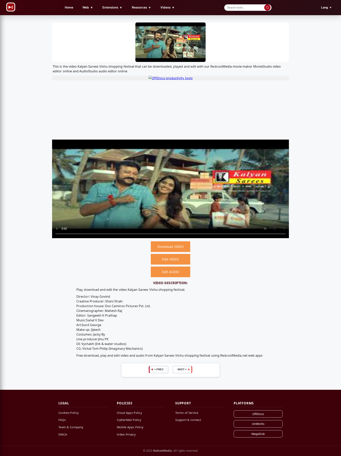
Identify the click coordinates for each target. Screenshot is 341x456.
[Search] (267, 7)
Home (69, 7)
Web (87, 7)
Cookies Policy (68, 413)
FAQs (62, 420)
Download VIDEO (171, 247)
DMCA (62, 434)
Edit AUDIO (170, 272)
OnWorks (258, 424)
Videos (167, 7)
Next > (182, 369)
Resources (141, 7)
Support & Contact (188, 420)
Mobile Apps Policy (130, 427)
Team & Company (70, 427)
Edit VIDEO (170, 259)
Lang (326, 7)
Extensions (112, 7)
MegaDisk (258, 434)
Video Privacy (126, 434)
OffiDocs (258, 414)
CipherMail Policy (129, 420)
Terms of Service (186, 413)
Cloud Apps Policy (129, 413)
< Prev (158, 369)
